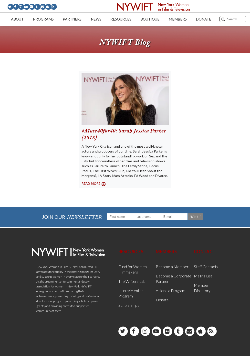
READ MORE (91, 184)
